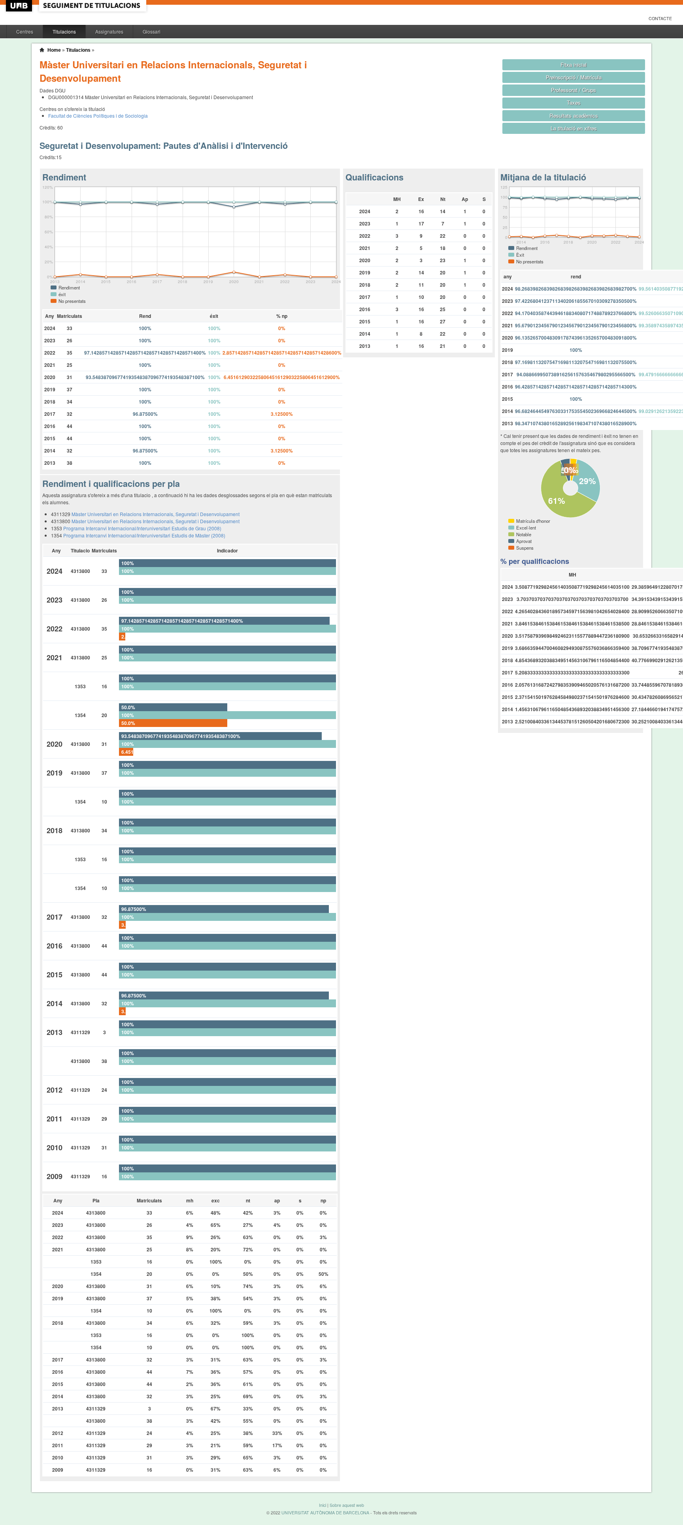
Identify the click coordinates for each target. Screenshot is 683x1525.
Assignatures (109, 31)
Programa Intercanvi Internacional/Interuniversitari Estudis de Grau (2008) (142, 528)
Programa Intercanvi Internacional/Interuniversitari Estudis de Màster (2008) (144, 535)
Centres (24, 31)
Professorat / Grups (573, 90)
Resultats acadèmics (573, 115)
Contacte (660, 18)
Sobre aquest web (347, 1505)
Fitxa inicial (573, 64)
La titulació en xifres (574, 128)
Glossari (151, 31)
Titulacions (64, 31)
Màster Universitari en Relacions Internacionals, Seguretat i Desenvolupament (156, 514)
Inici (322, 1505)
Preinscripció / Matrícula (574, 77)
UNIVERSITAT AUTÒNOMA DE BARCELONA (325, 1513)
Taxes (574, 102)
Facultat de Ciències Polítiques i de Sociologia (98, 115)
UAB (20, 5)
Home (54, 50)
